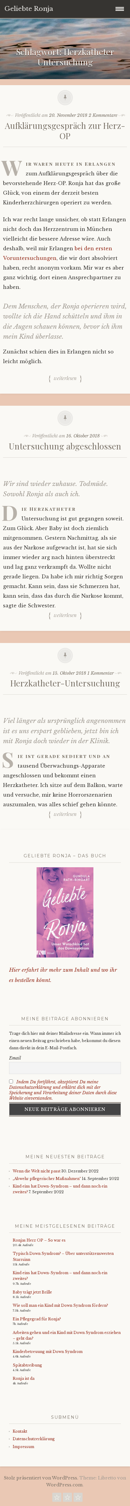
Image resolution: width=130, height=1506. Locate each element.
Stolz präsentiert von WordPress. (41, 1478)
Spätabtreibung (27, 1365)
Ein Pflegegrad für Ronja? (37, 1319)
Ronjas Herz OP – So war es (39, 1240)
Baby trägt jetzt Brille (32, 1292)
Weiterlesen (65, 378)
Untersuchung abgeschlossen (65, 446)
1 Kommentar (100, 673)
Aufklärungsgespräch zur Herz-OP (65, 130)
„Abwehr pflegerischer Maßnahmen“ (47, 1178)
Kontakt (20, 1431)
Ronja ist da (23, 1378)
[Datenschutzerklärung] (67, 1499)
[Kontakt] (56, 1499)
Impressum (23, 1446)
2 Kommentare (103, 115)
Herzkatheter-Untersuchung (65, 683)
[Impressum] (78, 1499)
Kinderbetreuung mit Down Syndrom (48, 1351)
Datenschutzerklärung (34, 1439)
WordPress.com (64, 1485)
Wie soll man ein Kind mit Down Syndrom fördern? (60, 1305)
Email (15, 1058)
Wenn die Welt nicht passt (36, 1171)
